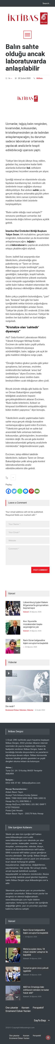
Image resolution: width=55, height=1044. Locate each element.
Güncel (26, 612)
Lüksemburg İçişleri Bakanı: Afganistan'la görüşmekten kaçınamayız (35, 605)
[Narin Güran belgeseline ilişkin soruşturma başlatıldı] (13, 646)
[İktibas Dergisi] (28, 21)
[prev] (17, 604)
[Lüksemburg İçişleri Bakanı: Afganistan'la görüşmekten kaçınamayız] (13, 608)
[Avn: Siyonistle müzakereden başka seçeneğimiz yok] (13, 627)
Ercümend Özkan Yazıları (18, 1011)
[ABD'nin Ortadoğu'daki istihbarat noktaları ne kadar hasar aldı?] (13, 993)
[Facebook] (8, 491)
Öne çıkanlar (12, 1007)
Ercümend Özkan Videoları (16, 710)
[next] (17, 650)
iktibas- (39, 78)
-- (11, 78)
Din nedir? (10, 706)
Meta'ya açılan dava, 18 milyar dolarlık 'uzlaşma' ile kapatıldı (35, 952)
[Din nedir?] (28, 686)
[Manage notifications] (48, 1037)
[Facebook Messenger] (25, 491)
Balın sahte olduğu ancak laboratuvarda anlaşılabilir (26, 57)
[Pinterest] (31, 491)
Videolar (30, 710)
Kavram (25, 1007)
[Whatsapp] (19, 491)
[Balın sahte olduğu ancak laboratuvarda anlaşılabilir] (28, 98)
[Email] (37, 491)
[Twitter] (14, 491)
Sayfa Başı (40, 1020)
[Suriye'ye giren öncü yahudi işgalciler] (13, 974)
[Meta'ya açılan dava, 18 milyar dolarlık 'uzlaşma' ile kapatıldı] (13, 955)
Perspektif (38, 1007)
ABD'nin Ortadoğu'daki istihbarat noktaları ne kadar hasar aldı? (36, 990)
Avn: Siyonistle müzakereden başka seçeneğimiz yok (32, 624)
